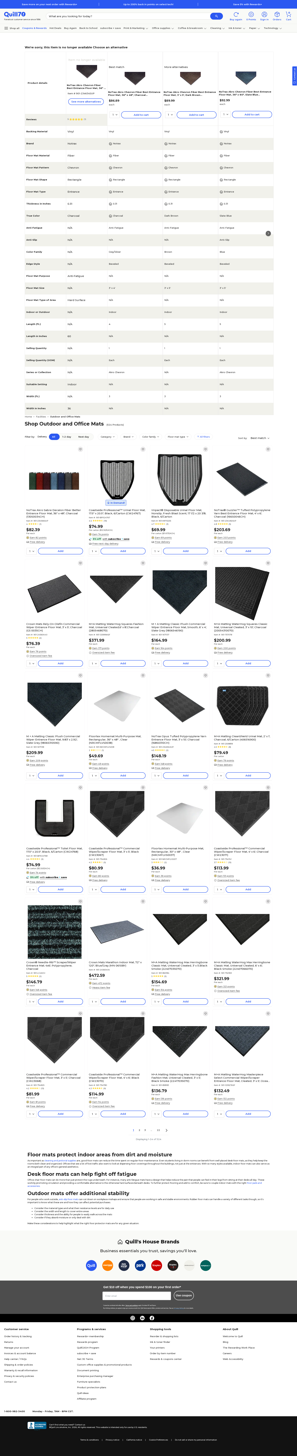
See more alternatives (86, 101)
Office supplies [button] (161, 28)
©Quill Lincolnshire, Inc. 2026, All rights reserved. (72, 1427)
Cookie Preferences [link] (158, 1440)
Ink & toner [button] (235, 28)
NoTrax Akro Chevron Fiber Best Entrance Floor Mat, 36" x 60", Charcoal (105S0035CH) (86, 88)
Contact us (10, 1381)
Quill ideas (83, 1393)
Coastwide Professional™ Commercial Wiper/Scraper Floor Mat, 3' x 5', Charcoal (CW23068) (53, 1078)
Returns (8, 1342)
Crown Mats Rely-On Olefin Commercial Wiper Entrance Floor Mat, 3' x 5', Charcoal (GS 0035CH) (54, 627)
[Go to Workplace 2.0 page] (205, 1266)
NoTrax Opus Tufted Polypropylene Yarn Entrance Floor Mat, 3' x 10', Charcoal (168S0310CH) (178, 739)
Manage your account (16, 1347)
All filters (204, 436)
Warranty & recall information (21, 1370)
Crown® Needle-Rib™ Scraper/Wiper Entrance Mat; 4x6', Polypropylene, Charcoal (51, 965)
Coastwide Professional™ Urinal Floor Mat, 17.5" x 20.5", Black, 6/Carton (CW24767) (117, 511)
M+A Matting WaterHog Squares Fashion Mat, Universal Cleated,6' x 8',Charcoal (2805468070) (116, 627)
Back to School (88, 28)
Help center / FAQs (15, 1359)
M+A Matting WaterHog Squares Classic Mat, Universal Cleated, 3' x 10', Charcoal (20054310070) (240, 627)
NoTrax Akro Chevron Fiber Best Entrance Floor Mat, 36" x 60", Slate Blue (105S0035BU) (245, 94)
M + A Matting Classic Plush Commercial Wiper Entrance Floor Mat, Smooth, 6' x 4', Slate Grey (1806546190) (179, 627)
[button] (216, 16)
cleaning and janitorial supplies (60, 1160)
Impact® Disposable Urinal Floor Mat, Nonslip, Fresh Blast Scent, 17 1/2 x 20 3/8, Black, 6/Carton (178, 513)
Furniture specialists (88, 1381)
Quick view (53, 496)
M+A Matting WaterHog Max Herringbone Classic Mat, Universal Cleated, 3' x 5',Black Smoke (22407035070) (179, 965)
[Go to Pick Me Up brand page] (124, 1266)
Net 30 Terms (85, 1359)
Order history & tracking (18, 1336)
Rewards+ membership (90, 1336)
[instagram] (132, 1318)
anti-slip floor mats (68, 1199)
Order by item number (163, 1353)
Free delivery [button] (37, 541)
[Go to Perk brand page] (140, 1266)
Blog (225, 1342)
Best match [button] (259, 438)
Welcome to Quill (233, 1336)
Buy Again (70, 28)
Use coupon (184, 1295)
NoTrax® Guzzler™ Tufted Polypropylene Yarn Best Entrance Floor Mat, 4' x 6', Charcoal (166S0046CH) (242, 513)
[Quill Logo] (15, 14)
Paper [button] (252, 28)
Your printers (157, 1347)
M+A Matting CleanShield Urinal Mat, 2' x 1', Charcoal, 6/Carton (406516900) (242, 738)
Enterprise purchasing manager (95, 1376)
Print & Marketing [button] (134, 28)
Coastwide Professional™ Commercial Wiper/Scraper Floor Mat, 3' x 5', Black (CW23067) (114, 852)
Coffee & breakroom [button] (190, 28)
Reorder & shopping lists (164, 1336)
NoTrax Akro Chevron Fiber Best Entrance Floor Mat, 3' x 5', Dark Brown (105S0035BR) (190, 95)
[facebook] (152, 1318)
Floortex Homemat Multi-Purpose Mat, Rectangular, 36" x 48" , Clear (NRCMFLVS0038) (115, 739)
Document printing (88, 1370)
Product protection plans (91, 1387)
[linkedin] (142, 1318)
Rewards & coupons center (166, 1359)
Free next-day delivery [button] (105, 543)
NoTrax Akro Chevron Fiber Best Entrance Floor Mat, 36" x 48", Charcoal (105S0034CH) (134, 95)
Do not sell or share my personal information (196, 1440)
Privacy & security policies (19, 1376)
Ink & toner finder (160, 1342)
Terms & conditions (89, 1440)
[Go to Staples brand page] (156, 1266)
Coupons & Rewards (34, 28)
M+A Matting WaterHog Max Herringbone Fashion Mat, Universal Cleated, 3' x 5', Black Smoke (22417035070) (179, 1078)
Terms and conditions (131, 1305)
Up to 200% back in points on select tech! (148, 4)
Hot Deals (55, 28)
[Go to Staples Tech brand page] (173, 1266)
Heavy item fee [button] (101, 987)
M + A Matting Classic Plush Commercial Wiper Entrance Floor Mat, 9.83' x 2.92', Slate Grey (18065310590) (53, 739)
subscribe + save (110, 28)
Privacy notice (112, 1440)
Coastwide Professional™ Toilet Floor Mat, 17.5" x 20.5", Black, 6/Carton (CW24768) (54, 850)
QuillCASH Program (88, 1347)
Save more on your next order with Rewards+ (49, 4)
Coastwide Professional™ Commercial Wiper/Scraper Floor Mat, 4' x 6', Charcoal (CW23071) (241, 852)
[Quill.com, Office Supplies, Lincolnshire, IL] (37, 1426)
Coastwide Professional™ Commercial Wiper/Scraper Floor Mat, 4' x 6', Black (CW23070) (114, 1078)
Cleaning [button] (215, 28)
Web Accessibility (233, 1359)
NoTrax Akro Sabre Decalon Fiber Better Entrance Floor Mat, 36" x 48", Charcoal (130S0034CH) (53, 513)
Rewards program (87, 1342)
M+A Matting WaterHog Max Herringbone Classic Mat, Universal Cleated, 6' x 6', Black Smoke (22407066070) (242, 965)
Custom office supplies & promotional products (104, 1364)
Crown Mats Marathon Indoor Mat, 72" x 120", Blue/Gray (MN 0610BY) (115, 964)
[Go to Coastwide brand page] (108, 1266)
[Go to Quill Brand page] (91, 1266)
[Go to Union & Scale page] (189, 1266)
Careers (227, 1353)
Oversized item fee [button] (41, 655)
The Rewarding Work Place (239, 1347)
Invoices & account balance (20, 1353)
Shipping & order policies (18, 1364)
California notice (134, 1440)
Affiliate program (86, 1398)
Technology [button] (271, 28)
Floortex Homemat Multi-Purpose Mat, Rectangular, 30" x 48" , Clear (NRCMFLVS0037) (177, 852)
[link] (80, 449)
